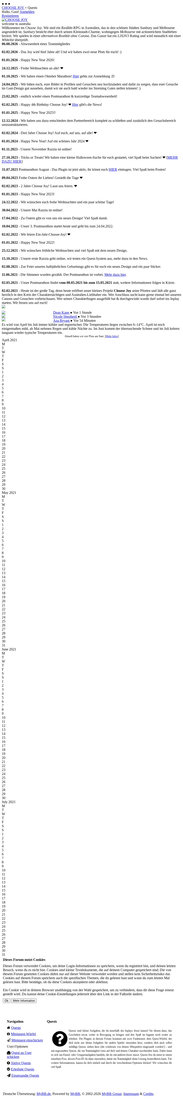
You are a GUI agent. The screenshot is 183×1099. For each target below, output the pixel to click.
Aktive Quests (21, 1063)
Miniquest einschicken (27, 1040)
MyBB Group (112, 1094)
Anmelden (27, 12)
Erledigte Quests (22, 1069)
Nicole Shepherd (65, 316)
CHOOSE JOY (13, 8)
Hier (76, 76)
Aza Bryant (61, 320)
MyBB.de (44, 1094)
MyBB (75, 1094)
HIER (113, 169)
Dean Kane (61, 312)
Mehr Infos (112, 336)
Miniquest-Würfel (23, 1034)
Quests (16, 1028)
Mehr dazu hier (115, 274)
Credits (148, 1094)
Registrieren (10, 16)
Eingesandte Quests (25, 1075)
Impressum (131, 1094)
